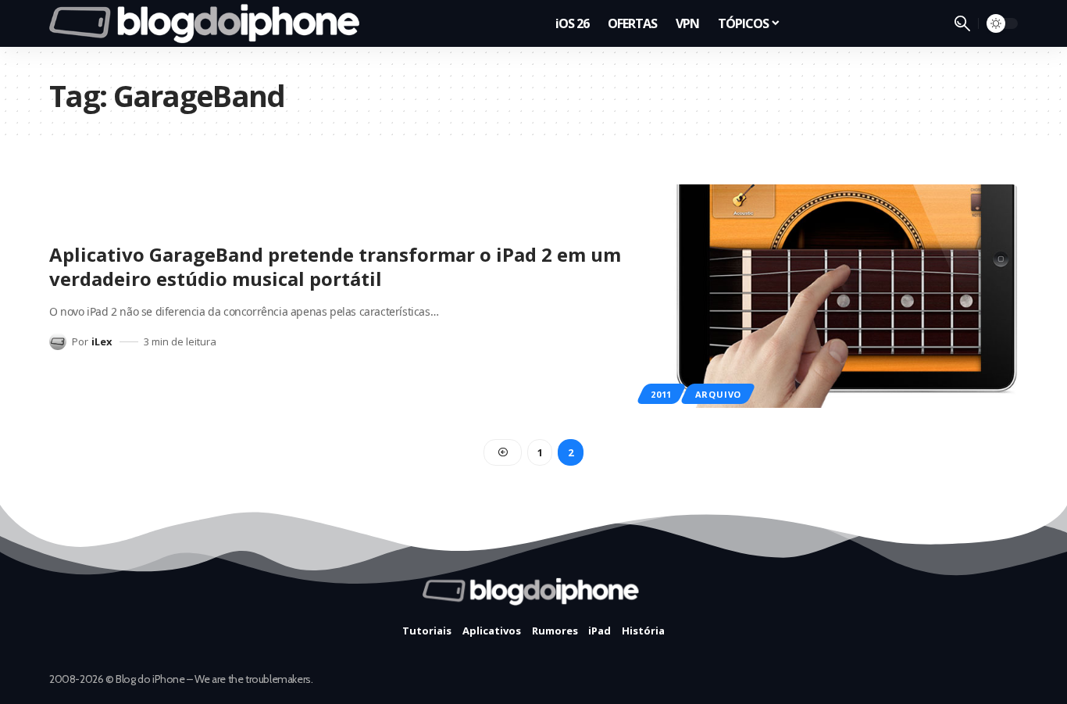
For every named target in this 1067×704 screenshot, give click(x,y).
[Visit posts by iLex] (57, 341)
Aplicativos (491, 631)
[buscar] (962, 23)
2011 (661, 394)
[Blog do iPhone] (209, 23)
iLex (101, 341)
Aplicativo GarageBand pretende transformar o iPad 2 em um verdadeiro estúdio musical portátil (335, 266)
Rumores (555, 631)
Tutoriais (426, 631)
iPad (599, 631)
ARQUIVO (718, 394)
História (643, 631)
